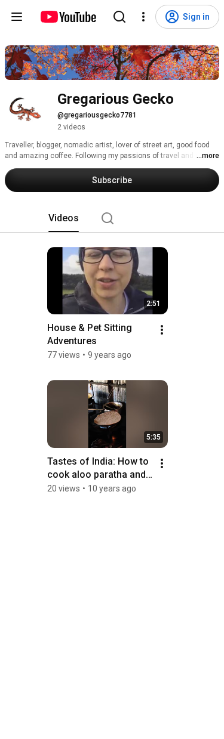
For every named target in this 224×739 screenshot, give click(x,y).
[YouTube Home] (68, 16)
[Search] (119, 17)
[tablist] (112, 218)
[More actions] (162, 330)
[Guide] (17, 17)
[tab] (63, 218)
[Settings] (143, 17)
